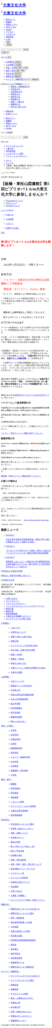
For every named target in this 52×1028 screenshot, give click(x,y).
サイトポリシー (12, 601)
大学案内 (10, 62)
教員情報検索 (11, 614)
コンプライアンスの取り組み (18, 619)
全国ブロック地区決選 (16, 358)
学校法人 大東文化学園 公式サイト (16, 576)
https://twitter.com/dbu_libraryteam (36, 520)
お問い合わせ (11, 598)
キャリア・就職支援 (14, 79)
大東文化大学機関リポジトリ (18, 616)
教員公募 (10, 609)
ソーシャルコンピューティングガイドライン (25, 606)
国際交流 (10, 76)
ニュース (10, 163)
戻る (9, 57)
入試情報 (10, 65)
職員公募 (10, 611)
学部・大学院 (11, 68)
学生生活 (10, 74)
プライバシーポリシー (15, 604)
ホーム (9, 161)
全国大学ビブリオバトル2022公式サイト (32, 395)
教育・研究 (10, 71)
